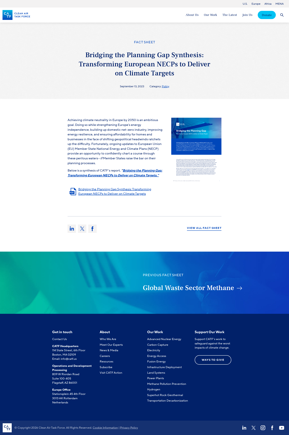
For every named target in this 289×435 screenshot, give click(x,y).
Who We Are (108, 339)
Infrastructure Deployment (164, 367)
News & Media (109, 350)
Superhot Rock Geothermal (165, 395)
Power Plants (155, 378)
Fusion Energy (156, 361)
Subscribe (106, 367)
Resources (106, 361)
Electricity (153, 350)
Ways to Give (213, 360)
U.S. (245, 4)
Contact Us (59, 339)
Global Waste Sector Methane (188, 287)
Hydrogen (153, 389)
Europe (256, 4)
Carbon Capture (157, 345)
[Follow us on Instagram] (263, 427)
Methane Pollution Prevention (166, 384)
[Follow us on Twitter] (253, 427)
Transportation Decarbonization (167, 401)
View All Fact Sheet (204, 228)
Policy (165, 86)
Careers (105, 356)
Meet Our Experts (111, 345)
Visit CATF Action (111, 373)
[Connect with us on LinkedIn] (244, 427)
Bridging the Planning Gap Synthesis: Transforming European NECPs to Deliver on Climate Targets (114, 191)
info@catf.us (69, 359)
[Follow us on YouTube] (281, 427)
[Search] (282, 15)
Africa (267, 4)
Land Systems (156, 373)
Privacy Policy (129, 428)
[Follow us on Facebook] (272, 427)
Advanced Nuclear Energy (164, 339)
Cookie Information (105, 428)
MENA (279, 4)
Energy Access (156, 356)
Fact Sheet (144, 42)
